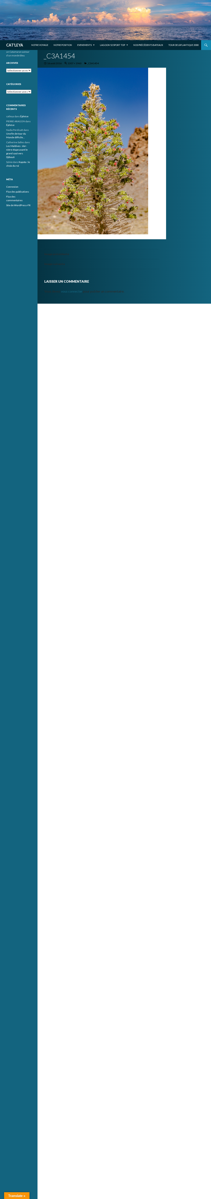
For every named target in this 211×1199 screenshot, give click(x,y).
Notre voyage (39, 45)
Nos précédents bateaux (148, 45)
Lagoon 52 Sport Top (112, 45)
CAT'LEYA (14, 45)
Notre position (63, 45)
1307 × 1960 (74, 63)
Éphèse (24, 116)
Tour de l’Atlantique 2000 (183, 45)
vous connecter (71, 291)
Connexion (12, 186)
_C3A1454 (93, 63)
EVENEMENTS (84, 45)
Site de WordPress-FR (18, 205)
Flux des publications (17, 191)
